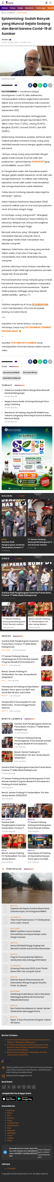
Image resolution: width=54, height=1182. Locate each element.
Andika (5, 39)
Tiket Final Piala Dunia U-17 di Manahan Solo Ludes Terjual (30, 921)
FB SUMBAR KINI (40, 304)
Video (9, 1140)
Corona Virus (30, 372)
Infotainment (12, 1123)
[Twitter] (35, 85)
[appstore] (9, 1100)
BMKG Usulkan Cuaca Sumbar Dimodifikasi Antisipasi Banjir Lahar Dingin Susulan (29, 934)
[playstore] (25, 1100)
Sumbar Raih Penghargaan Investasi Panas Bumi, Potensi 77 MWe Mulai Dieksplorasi (13, 546)
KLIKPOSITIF (38, 161)
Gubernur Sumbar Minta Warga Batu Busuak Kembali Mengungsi (27, 391)
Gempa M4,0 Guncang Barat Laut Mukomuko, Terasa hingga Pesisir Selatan (19, 705)
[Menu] (3, 3)
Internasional (12, 1125)
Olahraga (11, 1133)
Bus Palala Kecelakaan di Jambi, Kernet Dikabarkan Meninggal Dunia (30, 1010)
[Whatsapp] (14, 1087)
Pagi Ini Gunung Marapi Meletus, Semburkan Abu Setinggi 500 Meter (29, 958)
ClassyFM (11, 1168)
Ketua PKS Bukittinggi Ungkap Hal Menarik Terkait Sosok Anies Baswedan (30, 947)
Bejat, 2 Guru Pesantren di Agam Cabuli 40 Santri (30, 1021)
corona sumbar (11, 372)
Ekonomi (10, 1118)
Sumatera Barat (11, 378)
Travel (9, 1135)
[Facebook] (30, 85)
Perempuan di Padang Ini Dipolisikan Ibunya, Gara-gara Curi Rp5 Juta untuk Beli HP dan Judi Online (20, 689)
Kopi (9, 1128)
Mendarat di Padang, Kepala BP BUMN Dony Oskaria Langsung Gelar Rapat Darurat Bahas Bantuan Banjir (28, 415)
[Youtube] (29, 1087)
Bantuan (11, 1110)
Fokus (9, 1120)
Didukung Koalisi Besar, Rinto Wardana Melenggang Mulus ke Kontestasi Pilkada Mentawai (30, 997)
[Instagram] (24, 1087)
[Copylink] (50, 85)
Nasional (23, 13)
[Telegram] (45, 85)
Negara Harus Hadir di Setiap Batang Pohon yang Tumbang (27, 403)
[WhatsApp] (40, 85)
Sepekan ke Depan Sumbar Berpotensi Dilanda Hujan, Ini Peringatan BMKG (30, 910)
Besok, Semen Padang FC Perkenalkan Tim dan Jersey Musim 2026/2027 (39, 623)
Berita (9, 1113)
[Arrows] (3, 517)
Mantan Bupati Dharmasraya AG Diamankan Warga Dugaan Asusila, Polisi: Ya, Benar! (29, 982)
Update (10, 1138)
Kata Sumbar (8, 13)
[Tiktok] (34, 1087)
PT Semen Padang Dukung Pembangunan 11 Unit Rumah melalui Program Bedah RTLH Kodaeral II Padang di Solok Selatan (40, 546)
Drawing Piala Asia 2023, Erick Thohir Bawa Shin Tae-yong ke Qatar (29, 970)
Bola (9, 1115)
